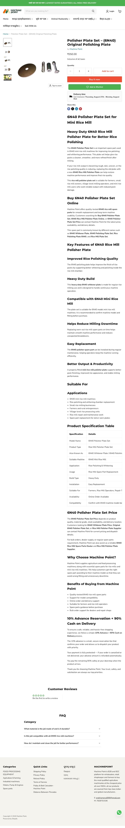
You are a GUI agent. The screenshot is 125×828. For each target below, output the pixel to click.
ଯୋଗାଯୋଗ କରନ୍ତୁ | (71, 778)
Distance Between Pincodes (44, 792)
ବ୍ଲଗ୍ (66, 775)
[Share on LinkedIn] (76, 108)
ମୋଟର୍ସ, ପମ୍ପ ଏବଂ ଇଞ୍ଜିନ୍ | (84, 19)
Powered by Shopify (10, 819)
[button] (110, 11)
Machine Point (76, 49)
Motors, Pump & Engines (13, 785)
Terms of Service (40, 782)
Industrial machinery (11, 781)
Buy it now (94, 79)
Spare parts (7, 788)
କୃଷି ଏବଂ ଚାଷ (41, 19)
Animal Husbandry (60, 19)
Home (5, 19)
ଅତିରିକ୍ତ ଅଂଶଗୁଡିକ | (11, 26)
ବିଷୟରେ (67, 771)
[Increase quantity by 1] (88, 71)
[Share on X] (72, 108)
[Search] (93, 11)
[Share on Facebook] (68, 108)
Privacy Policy (39, 775)
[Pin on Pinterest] (80, 108)
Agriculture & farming (12, 778)
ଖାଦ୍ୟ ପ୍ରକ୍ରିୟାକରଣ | (21, 19)
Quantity (70, 66)
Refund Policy (39, 778)
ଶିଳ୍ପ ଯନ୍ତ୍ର (105, 19)
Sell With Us (30, 26)
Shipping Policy (39, 771)
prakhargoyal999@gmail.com (108, 798)
